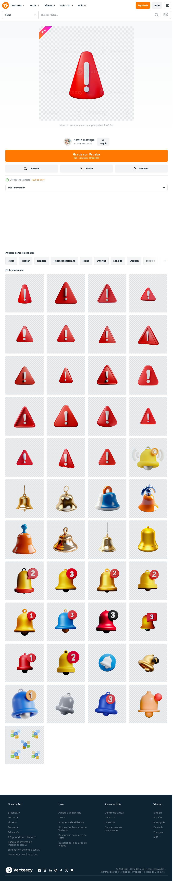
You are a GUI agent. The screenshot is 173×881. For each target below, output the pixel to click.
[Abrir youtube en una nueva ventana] (72, 870)
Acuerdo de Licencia (68, 812)
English (155, 812)
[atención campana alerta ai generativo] (24, 293)
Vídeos (48, 5)
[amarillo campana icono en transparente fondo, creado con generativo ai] (148, 539)
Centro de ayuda (112, 812)
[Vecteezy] (5, 5)
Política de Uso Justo (152, 871)
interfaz (101, 260)
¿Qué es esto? (38, 179)
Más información (16, 187)
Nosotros (108, 822)
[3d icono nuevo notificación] (148, 704)
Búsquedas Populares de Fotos (71, 836)
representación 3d (64, 260)
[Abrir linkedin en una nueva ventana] (50, 870)
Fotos (33, 5)
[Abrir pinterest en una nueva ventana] (55, 870)
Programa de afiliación (70, 822)
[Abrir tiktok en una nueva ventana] (61, 870)
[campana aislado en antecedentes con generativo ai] (24, 498)
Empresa (13, 827)
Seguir (102, 143)
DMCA (60, 817)
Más (80, 5)
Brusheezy (13, 812)
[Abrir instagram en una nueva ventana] (45, 870)
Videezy (12, 822)
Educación (13, 832)
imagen (134, 260)
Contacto (108, 817)
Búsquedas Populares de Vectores (71, 829)
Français (156, 832)
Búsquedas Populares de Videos (71, 844)
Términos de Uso (106, 871)
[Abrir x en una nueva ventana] (66, 870)
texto (11, 260)
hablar (26, 260)
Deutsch (155, 827)
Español (155, 817)
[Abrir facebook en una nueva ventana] (39, 870)
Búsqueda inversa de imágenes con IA (20, 843)
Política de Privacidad (128, 871)
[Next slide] (159, 261)
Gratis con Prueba (85, 155)
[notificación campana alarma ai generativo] (24, 580)
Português (157, 822)
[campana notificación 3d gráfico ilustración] (24, 704)
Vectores (16, 5)
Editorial (65, 5)
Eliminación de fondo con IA (23, 849)
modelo (150, 260)
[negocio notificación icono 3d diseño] (148, 457)
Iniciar (154, 5)
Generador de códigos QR (22, 854)
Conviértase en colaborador (111, 829)
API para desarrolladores (22, 837)
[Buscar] (154, 15)
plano (86, 260)
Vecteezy (12, 817)
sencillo (117, 260)
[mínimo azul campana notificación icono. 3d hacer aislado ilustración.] (107, 704)
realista (41, 260)
